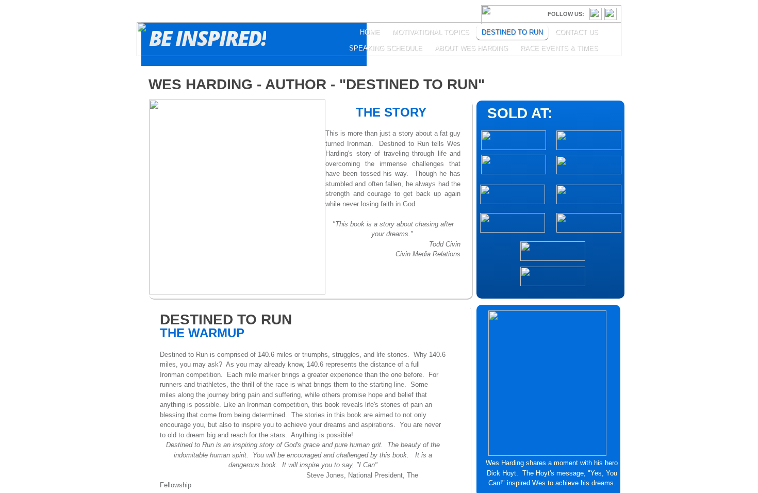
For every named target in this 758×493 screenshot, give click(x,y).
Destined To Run (512, 32)
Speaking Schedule (385, 48)
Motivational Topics (430, 32)
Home (370, 32)
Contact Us (576, 32)
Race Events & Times (559, 48)
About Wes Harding (471, 48)
